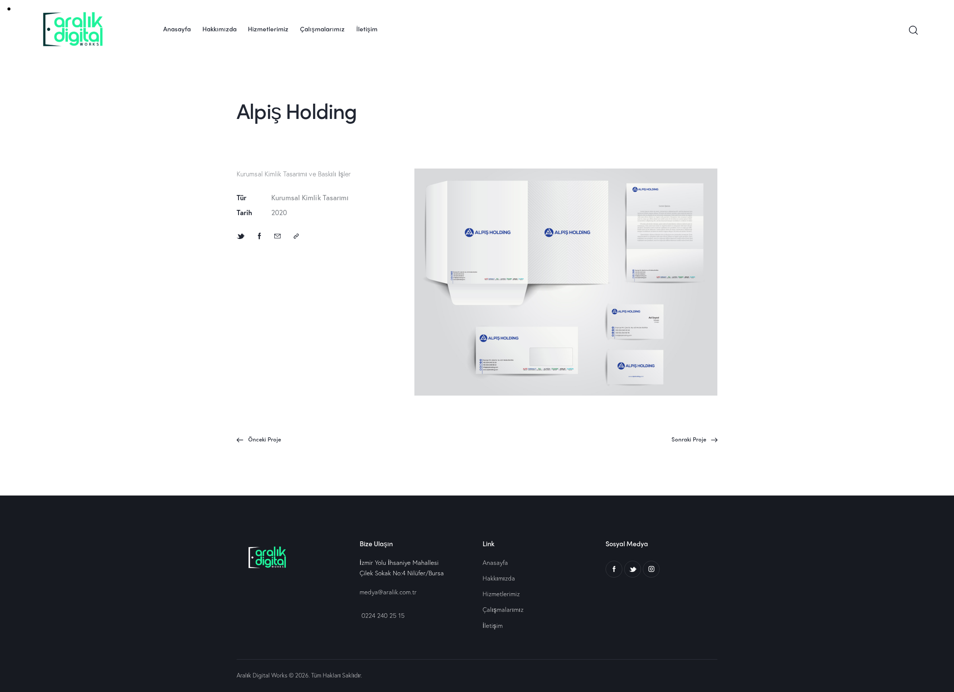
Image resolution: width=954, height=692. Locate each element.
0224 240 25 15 (382, 615)
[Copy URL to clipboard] (296, 236)
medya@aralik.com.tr (388, 592)
